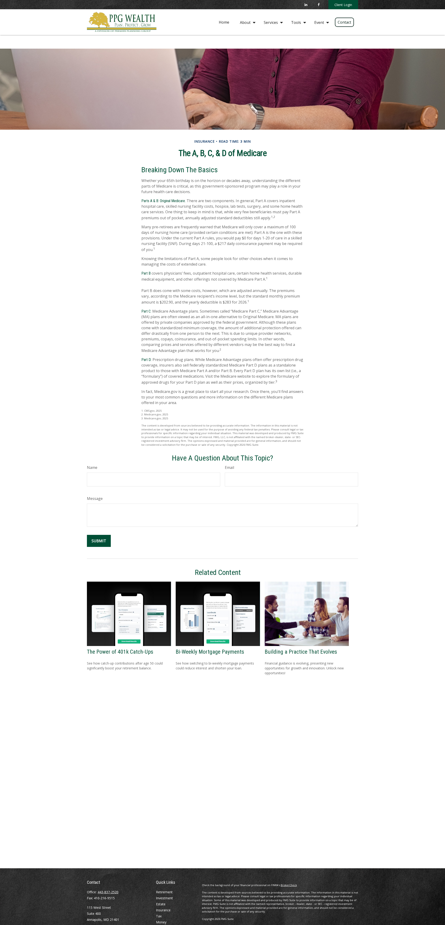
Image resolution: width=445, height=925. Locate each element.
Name (92, 467)
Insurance (163, 910)
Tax (159, 916)
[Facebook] (318, 4)
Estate (160, 904)
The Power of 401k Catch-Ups (120, 652)
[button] (224, 22)
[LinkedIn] (306, 4)
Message (95, 498)
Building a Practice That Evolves (301, 652)
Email (229, 467)
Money (161, 922)
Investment (164, 898)
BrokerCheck (289, 885)
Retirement (164, 892)
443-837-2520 (108, 892)
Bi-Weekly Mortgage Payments (210, 652)
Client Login (343, 5)
